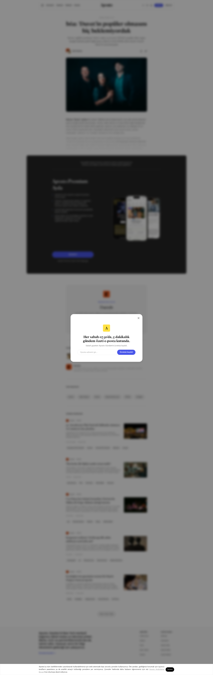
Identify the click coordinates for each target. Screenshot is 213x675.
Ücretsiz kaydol (126, 352)
